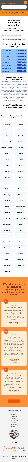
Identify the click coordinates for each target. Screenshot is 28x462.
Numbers (14, 425)
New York (7, 218)
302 (24, 39)
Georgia (7, 153)
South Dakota (21, 242)
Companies (14, 427)
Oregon (21, 230)
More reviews (13, 401)
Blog (14, 423)
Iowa (20, 165)
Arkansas (20, 130)
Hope (18, 451)
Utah (7, 253)
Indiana (7, 165)
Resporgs (14, 415)
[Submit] (2, 7)
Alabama (7, 124)
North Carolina (20, 218)
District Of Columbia (7, 147)
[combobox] (14, 7)
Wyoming (7, 271)
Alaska (21, 124)
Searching (14, 417)
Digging (14, 419)
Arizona (7, 130)
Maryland (7, 183)
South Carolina (7, 242)
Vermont (20, 253)
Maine (21, 177)
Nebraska (20, 200)
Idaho (7, 159)
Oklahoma (7, 230)
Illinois (21, 159)
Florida (21, 147)
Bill (15, 451)
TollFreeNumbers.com (15, 456)
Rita (24, 451)
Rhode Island (20, 236)
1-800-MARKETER (17, 79)
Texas (20, 248)
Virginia (7, 259)
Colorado (20, 136)
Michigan (7, 189)
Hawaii (21, 153)
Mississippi (7, 195)
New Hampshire (20, 206)
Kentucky (20, 171)
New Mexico (20, 212)
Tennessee (7, 248)
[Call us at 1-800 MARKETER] (8, 2)
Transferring (14, 421)
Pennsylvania (7, 236)
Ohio (20, 224)
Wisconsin (21, 265)
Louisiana (7, 177)
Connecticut (7, 142)
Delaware (20, 142)
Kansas (7, 171)
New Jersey (7, 212)
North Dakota (7, 224)
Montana (7, 200)
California (7, 136)
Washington (20, 259)
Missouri (20, 195)
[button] (25, 2)
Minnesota (21, 189)
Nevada (7, 206)
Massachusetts (20, 183)
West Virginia (7, 265)
